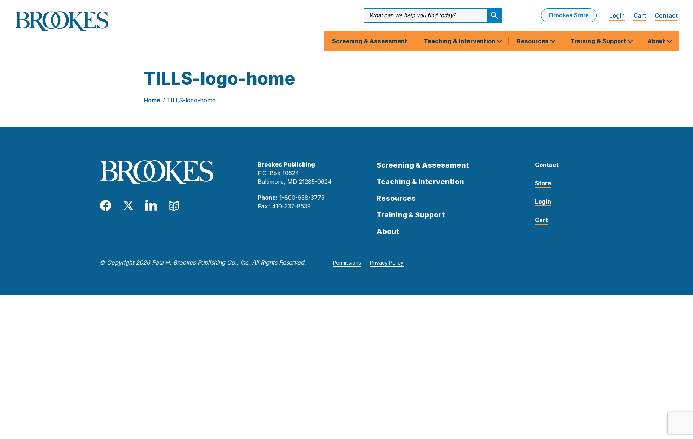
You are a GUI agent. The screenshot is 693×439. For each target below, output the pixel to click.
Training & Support (598, 41)
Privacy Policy (387, 263)
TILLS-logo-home (191, 100)
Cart (639, 15)
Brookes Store (569, 15)
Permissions (347, 263)
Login (617, 15)
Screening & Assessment (369, 41)
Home (152, 100)
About (657, 41)
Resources (533, 41)
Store (543, 183)
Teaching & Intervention (460, 41)
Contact (666, 15)
